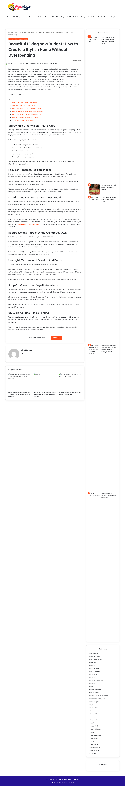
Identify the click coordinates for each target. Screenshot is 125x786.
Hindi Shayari (17, 17)
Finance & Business (96, 680)
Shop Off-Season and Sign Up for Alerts (25, 117)
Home (9, 17)
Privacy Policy (63, 782)
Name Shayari (94, 708)
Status (40, 17)
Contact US (54, 782)
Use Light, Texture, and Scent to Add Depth (27, 114)
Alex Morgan (26, 350)
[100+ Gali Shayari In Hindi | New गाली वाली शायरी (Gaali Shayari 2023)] (94, 109)
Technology (94, 738)
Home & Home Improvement (23, 32)
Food (91, 686)
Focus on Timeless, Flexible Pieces (24, 105)
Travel (92, 741)
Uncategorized (95, 747)
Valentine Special (95, 753)
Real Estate (94, 720)
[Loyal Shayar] (20, 7)
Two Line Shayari (95, 744)
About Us (71, 782)
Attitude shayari (95, 656)
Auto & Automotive (96, 659)
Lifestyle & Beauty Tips (88, 17)
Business (93, 662)
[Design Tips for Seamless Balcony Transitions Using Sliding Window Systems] (19, 381)
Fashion (92, 677)
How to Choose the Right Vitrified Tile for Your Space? (70, 393)
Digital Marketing (58, 17)
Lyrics (92, 705)
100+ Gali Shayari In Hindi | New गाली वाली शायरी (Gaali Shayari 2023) (107, 40)
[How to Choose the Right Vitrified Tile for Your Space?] (70, 381)
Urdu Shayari (94, 750)
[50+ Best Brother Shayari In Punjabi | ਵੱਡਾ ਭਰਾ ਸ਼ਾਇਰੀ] (94, 565)
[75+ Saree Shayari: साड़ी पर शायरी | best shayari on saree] (94, 189)
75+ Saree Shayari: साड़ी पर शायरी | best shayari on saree (108, 187)
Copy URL (56, 337)
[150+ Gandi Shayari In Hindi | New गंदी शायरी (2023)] (94, 269)
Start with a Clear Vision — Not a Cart (25, 102)
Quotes (47, 17)
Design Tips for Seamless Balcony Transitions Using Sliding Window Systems (19, 394)
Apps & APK (94, 653)
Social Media (94, 726)
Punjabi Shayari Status (97, 714)
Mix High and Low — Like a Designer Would (27, 108)
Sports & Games (103, 17)
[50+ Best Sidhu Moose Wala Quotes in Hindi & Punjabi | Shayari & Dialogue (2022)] (94, 417)
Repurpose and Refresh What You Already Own (28, 111)
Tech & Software (95, 735)
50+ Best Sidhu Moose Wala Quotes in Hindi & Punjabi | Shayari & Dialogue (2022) (108, 348)
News (92, 711)
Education (93, 674)
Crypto (113, 17)
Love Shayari (30, 17)
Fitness (92, 683)
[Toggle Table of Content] (9, 99)
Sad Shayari (94, 723)
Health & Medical (72, 17)
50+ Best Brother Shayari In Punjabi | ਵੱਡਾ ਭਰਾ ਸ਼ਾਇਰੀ (108, 495)
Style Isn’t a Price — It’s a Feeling (23, 120)
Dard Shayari (94, 668)
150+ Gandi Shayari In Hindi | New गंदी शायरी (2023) (108, 199)
